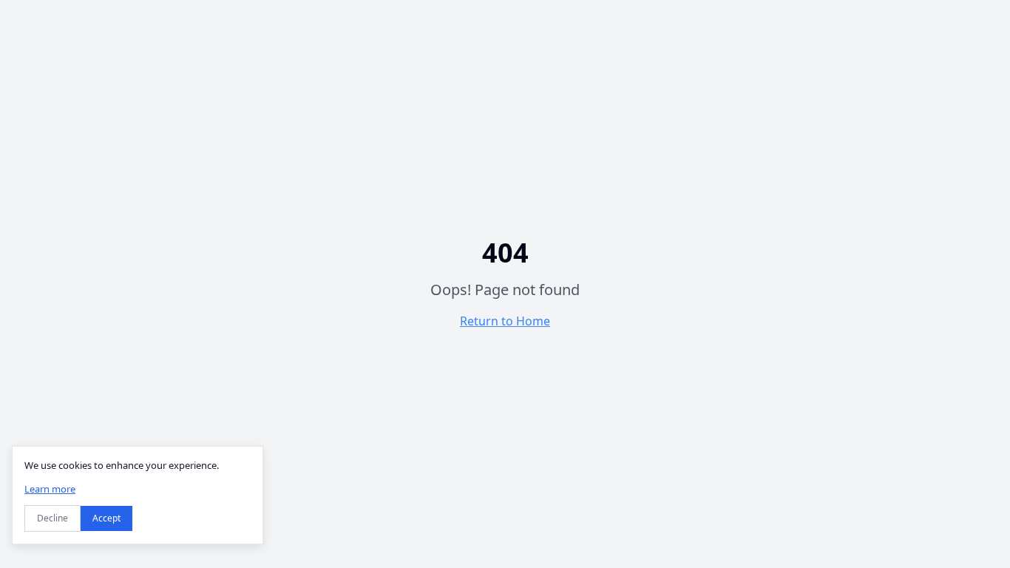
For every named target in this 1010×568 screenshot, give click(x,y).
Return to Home (505, 321)
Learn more (49, 489)
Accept (106, 518)
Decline (52, 518)
